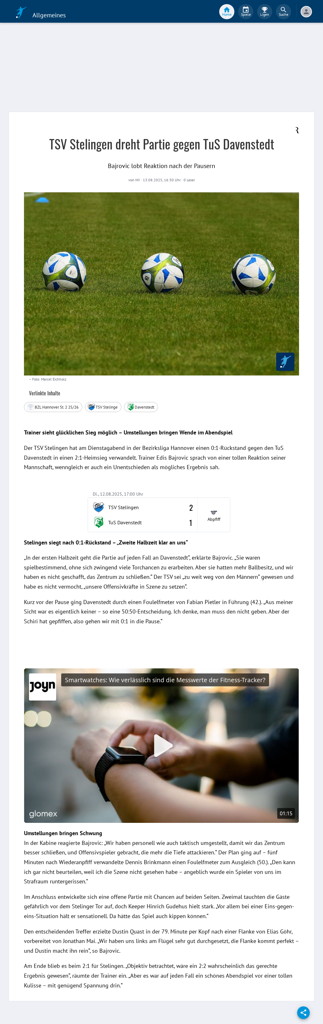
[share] (303, 1012)
